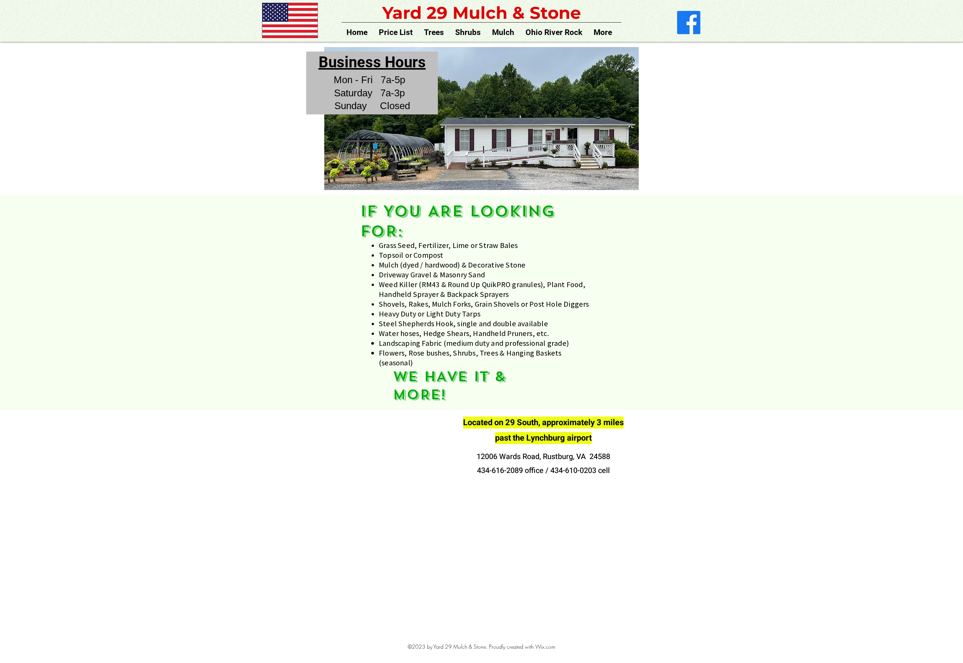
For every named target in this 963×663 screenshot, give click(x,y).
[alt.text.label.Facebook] (688, 22)
